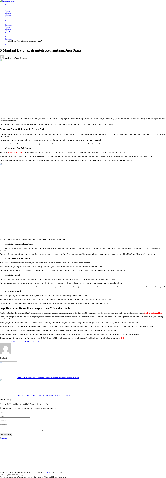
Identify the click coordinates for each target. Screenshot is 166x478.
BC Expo (144, 452)
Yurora (63, 446)
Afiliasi (9, 465)
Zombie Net (108, 448)
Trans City (86, 458)
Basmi (78, 465)
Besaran (101, 467)
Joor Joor (125, 452)
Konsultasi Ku (19, 469)
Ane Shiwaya (46, 452)
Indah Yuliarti (142, 463)
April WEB (121, 446)
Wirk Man (115, 458)
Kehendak (147, 467)
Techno (7, 11)
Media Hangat (112, 469)
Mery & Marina (139, 448)
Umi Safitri (133, 463)
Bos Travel (64, 458)
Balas (82, 465)
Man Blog (122, 458)
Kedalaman (108, 467)
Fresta (115, 446)
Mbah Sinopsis (94, 446)
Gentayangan (73, 467)
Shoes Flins (104, 452)
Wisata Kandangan (119, 461)
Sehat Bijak (157, 463)
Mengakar (3, 467)
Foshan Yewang (137, 442)
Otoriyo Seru (125, 454)
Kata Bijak (80, 446)
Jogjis (102, 446)
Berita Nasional (16, 463)
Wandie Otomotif (87, 461)
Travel (7, 17)
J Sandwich (141, 456)
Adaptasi (20, 465)
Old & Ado (144, 454)
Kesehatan (8, 9)
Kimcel (46, 442)
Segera (135, 467)
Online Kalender (10, 454)
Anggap (15, 467)
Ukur (56, 467)
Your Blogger (63, 463)
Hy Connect (29, 448)
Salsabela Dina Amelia (145, 461)
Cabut (137, 465)
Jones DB (43, 458)
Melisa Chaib (56, 446)
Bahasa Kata (121, 469)
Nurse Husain (85, 448)
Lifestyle (8, 13)
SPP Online (93, 450)
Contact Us (9, 7)
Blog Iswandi (98, 461)
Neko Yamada (126, 442)
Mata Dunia (72, 458)
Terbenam (102, 465)
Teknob (80, 458)
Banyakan (93, 467)
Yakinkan (129, 467)
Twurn (126, 444)
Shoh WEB (100, 448)
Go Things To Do (10, 458)
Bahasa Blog (60, 469)
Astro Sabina (110, 444)
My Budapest (64, 456)
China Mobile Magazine (46, 450)
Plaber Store (148, 442)
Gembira (122, 467)
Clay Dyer (101, 456)
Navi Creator (147, 458)
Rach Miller (60, 450)
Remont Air (122, 456)
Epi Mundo (133, 444)
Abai (29, 465)
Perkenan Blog (50, 469)
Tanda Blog (70, 469)
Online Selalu (91, 463)
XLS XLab (14, 456)
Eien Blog (149, 448)
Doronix (63, 442)
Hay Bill (115, 456)
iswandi (3, 461)
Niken (129, 458)
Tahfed (108, 458)
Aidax (22, 448)
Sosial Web (54, 463)
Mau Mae (102, 458)
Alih (36, 465)
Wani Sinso (130, 446)
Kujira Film (22, 452)
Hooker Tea (7, 452)
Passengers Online (55, 444)
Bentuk (125, 465)
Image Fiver (39, 442)
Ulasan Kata (63, 467)
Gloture (86, 450)
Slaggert (143, 446)
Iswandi (34, 461)
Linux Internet (150, 456)
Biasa (121, 465)
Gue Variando (153, 454)
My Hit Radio (151, 446)
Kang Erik (94, 458)
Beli (92, 465)
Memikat (116, 467)
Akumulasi (47, 465)
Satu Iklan (72, 463)
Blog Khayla (107, 461)
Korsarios (39, 454)
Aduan (153, 465)
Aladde (137, 446)
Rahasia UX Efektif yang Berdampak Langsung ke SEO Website (43, 395)
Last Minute (48, 454)
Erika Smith (121, 450)
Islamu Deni (20, 446)
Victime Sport (110, 454)
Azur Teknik (19, 442)
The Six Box (89, 454)
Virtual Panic (74, 448)
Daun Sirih (4, 342)
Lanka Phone (54, 442)
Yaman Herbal (23, 456)
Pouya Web (55, 452)
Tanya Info (102, 469)
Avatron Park (100, 444)
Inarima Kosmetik (59, 454)
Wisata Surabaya (54, 458)
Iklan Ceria (159, 444)
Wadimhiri (37, 444)
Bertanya (3, 465)
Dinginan (86, 467)
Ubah (46, 467)
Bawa (96, 465)
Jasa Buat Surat (52, 448)
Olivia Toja (47, 446)
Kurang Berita (5, 463)
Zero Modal (157, 442)
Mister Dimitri (5, 450)
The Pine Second (132, 450)
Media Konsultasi (91, 469)
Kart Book (79, 450)
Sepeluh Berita (79, 469)
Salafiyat (151, 444)
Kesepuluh (155, 467)
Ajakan (158, 465)
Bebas (108, 465)
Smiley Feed (102, 450)
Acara (14, 465)
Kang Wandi (75, 461)
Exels (73, 450)
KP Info (17, 448)
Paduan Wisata (101, 463)
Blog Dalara (119, 444)
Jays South (108, 446)
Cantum (142, 465)
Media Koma (35, 463)
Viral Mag (46, 472)
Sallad (155, 448)
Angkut (60, 465)
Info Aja (150, 463)
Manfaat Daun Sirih (15, 342)
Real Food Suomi (22, 454)
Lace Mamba (80, 442)
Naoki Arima (131, 456)
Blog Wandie (131, 461)
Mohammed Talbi (115, 452)
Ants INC (45, 444)
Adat (25, 465)
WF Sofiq (161, 448)
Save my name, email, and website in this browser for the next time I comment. (30, 408)
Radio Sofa (156, 458)
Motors (2, 442)
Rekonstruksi (15, 450)
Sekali (141, 467)
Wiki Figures (116, 442)
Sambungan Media (6, 469)
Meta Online (71, 446)
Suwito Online (137, 458)
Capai (35, 467)
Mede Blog (64, 452)
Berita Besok (45, 463)
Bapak (80, 467)
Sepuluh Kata (29, 469)
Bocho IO (93, 456)
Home (7, 5)
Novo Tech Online (120, 448)
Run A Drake (74, 456)
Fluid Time (83, 452)
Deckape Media (53, 456)
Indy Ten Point (79, 454)
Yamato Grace (11, 446)
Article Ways (153, 452)
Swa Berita (39, 446)
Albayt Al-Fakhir (81, 444)
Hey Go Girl (70, 442)
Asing (65, 465)
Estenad (37, 448)
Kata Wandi (55, 461)
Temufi (14, 452)
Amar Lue (29, 452)
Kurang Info (157, 461)
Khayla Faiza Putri (24, 461)
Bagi (73, 465)
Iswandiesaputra (12, 461)
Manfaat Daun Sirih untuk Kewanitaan (36, 342)
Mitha (86, 446)
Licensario (69, 454)
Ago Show (24, 450)
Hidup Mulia (33, 450)
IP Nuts (117, 454)
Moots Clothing (64, 448)
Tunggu (51, 467)
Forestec (108, 456)
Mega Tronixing (144, 450)
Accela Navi (9, 444)
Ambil (41, 465)
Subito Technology (104, 442)
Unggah (41, 467)
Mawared (32, 454)
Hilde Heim (29, 444)
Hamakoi (43, 448)
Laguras (67, 450)
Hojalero (130, 448)
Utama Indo (9, 448)
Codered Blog (73, 452)
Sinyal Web (26, 463)
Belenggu (114, 465)
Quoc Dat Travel (69, 444)
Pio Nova (96, 452)
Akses (10, 467)
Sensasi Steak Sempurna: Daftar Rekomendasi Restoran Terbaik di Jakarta (48, 378)
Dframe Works (19, 444)
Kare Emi (37, 452)
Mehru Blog (30, 446)
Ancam (54, 465)
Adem (163, 465)
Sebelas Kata (81, 463)
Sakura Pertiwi (112, 463)
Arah (69, 465)
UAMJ (6, 456)
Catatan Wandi (65, 461)
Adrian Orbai (112, 450)
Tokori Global (43, 456)
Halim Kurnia (123, 463)
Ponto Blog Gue (135, 452)
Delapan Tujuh (29, 442)
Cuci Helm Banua (44, 461)
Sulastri (92, 448)
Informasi (8, 15)
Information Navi (33, 458)
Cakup (148, 465)
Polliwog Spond (91, 442)
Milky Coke (135, 454)
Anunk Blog (9, 442)
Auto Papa (91, 444)
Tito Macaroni (22, 458)
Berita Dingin (39, 469)
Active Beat (33, 456)
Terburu (131, 465)
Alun (33, 465)
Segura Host (155, 450)
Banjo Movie (84, 456)
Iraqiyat (90, 452)
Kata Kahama (143, 444)
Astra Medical (99, 454)
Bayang (87, 465)
